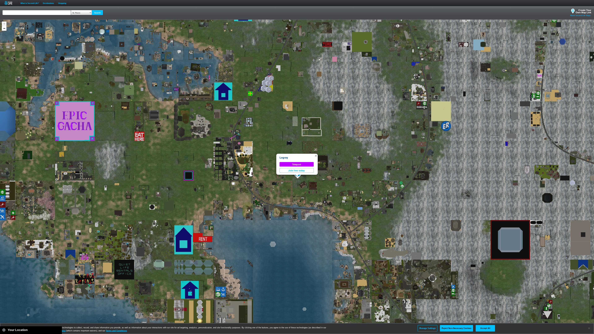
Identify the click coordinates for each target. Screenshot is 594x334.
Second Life (10, 3)
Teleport (296, 164)
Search (97, 13)
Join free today (296, 170)
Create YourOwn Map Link (583, 11)
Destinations (48, 3)
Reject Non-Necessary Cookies (456, 328)
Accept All (485, 328)
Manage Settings (427, 328)
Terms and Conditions (116, 331)
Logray (284, 157)
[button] (316, 155)
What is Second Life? (29, 3)
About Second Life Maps (580, 15)
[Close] (589, 328)
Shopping (62, 3)
